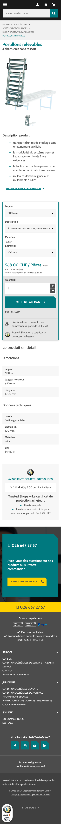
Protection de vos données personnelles (27, 700)
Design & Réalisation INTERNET (30, 794)
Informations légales (15, 696)
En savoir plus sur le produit (23, 188)
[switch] (7, 819)
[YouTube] (34, 745)
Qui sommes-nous (13, 718)
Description (11, 221)
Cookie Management (14, 704)
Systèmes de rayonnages (14, 28)
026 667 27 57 (24, 545)
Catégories (21, 24)
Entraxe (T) (11, 245)
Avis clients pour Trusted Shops (30, 479)
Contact (7, 670)
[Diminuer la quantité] (52, 290)
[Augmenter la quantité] (52, 286)
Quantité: (10, 279)
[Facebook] (14, 745)
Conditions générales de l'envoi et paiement (28, 662)
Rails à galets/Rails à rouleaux (18, 32)
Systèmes (7, 722)
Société (7, 712)
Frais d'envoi (36, 272)
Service (7, 652)
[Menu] (5, 4)
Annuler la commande (15, 674)
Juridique (8, 682)
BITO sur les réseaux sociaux (30, 736)
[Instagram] (24, 745)
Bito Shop (7, 24)
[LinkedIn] (44, 745)
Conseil (7, 658)
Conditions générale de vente (20, 688)
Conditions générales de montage (22, 692)
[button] (54, 4)
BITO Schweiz (29, 807)
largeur (9, 206)
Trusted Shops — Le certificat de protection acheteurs (29, 334)
